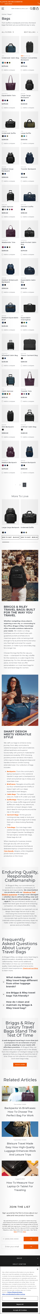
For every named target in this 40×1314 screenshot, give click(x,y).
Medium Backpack (9, 462)
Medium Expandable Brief (10, 319)
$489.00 (24, 433)
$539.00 (5, 213)
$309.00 (24, 139)
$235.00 (24, 397)
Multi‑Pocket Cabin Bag (28, 243)
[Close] (37, 1269)
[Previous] (2, 3)
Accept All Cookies (20, 1310)
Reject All (20, 1304)
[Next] (38, 3)
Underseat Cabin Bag (10, 58)
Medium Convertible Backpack (29, 59)
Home (4, 14)
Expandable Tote (8, 95)
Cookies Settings (20, 1298)
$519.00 (5, 397)
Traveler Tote (26, 391)
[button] (31, 8)
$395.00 (24, 213)
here (15, 1232)
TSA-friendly (9, 851)
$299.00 (5, 139)
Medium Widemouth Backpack (10, 281)
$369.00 (5, 433)
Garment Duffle (27, 207)
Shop (19, 1258)
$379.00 (24, 66)
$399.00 (5, 177)
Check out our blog (30, 968)
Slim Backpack (8, 427)
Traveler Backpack (28, 169)
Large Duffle (26, 133)
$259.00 (24, 362)
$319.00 (24, 288)
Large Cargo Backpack (26, 96)
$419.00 (5, 326)
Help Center (19, 1264)
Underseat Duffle (9, 133)
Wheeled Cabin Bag (10, 355)
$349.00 (24, 177)
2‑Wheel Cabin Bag (28, 427)
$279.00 (5, 66)
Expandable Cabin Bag (28, 281)
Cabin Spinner (7, 207)
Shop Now (20, 1064)
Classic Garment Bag (29, 355)
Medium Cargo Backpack (8, 170)
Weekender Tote (8, 242)
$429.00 (24, 104)
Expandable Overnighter (26, 319)
